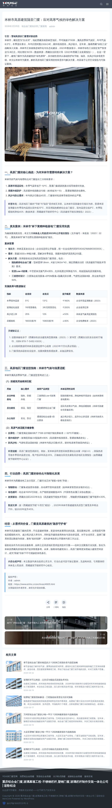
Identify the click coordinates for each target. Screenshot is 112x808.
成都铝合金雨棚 (75, 776)
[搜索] (101, 4)
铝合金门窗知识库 (30, 26)
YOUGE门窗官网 (10, 776)
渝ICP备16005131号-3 (17, 803)
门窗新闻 (43, 26)
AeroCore (6, 798)
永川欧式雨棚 (59, 776)
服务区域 (88, 776)
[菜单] (107, 4)
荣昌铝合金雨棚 (43, 776)
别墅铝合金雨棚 (27, 776)
